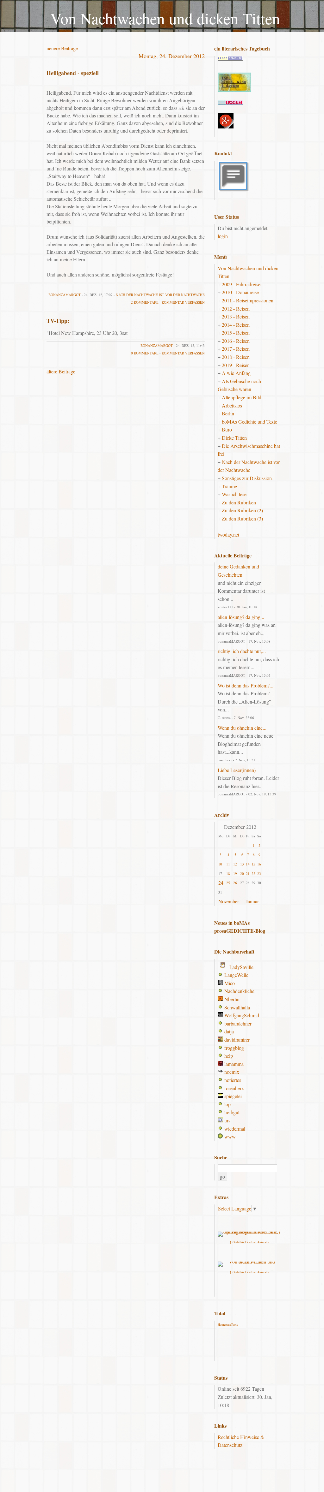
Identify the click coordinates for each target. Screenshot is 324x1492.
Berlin (228, 413)
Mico (229, 983)
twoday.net (228, 534)
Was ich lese (234, 494)
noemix (231, 1071)
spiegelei (233, 1096)
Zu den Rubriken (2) (242, 510)
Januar (252, 901)
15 (253, 864)
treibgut (232, 1112)
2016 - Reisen (236, 340)
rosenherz (234, 1088)
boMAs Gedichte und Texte (249, 421)
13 (242, 864)
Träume (229, 486)
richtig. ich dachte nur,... (242, 651)
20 (242, 873)
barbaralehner (238, 1023)
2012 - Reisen (236, 308)
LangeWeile (236, 975)
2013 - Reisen (236, 316)
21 (248, 873)
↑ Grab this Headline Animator (249, 1242)
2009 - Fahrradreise (241, 284)
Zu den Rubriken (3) (242, 518)
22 (253, 873)
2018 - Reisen (236, 357)
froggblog (234, 1047)
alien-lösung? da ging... (241, 617)
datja (229, 1031)
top (227, 1104)
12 (235, 864)
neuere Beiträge (62, 48)
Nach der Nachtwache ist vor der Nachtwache (160, 294)
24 (220, 882)
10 (220, 864)
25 (228, 882)
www (230, 1136)
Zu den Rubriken (239, 502)
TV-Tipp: (58, 321)
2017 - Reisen (236, 348)
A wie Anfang (236, 373)
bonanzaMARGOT (64, 294)
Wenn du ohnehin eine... (242, 727)
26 (235, 882)
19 (235, 873)
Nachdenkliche (239, 991)
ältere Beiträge (61, 371)
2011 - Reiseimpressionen (247, 300)
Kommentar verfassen (183, 302)
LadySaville (241, 967)
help (228, 1055)
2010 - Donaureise (240, 292)
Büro (227, 429)
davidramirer (237, 1039)
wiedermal (234, 1128)
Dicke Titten (234, 437)
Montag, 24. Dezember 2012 (172, 56)
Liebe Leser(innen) (237, 770)
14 (248, 864)
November (228, 901)
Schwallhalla (237, 1007)
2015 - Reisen (236, 332)
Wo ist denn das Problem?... (245, 685)
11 (228, 864)
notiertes (232, 1080)
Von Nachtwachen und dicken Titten (165, 18)
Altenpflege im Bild (241, 397)
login (223, 236)
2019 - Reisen (236, 365)
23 (259, 873)
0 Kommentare (145, 353)
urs (227, 1120)
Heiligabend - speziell (73, 73)
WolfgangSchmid (241, 1015)
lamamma (234, 1064)
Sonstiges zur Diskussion (247, 478)
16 (259, 864)
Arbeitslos (232, 405)
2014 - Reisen (236, 324)
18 (228, 873)
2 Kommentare (145, 302)
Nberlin (232, 999)
